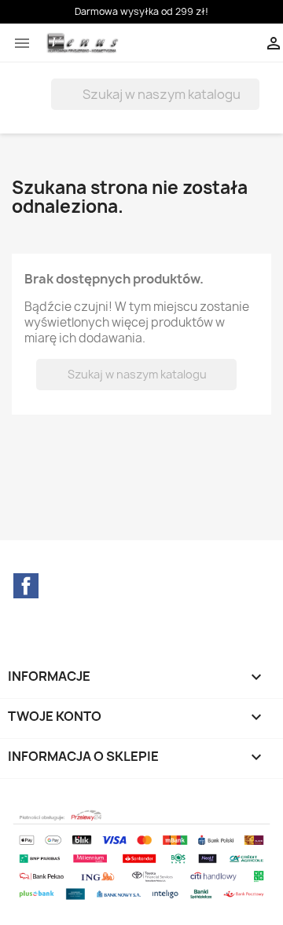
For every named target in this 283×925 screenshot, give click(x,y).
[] (253, 105)
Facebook (26, 585)
